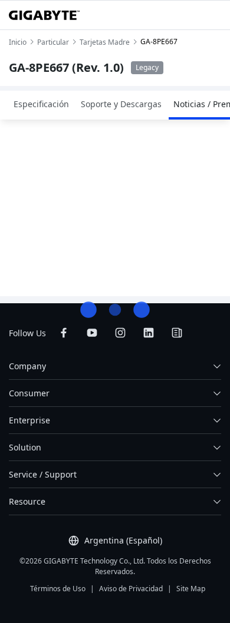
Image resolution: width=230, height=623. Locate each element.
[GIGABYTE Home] (44, 15)
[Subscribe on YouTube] (92, 332)
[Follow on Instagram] (120, 332)
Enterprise (29, 420)
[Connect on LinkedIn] (148, 332)
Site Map (190, 589)
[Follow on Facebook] (63, 332)
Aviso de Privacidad (131, 589)
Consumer (29, 393)
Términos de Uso (58, 589)
